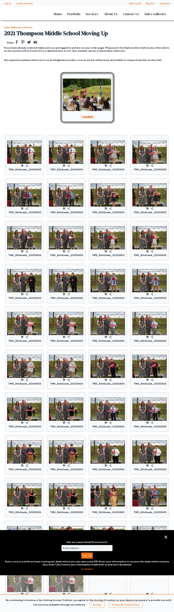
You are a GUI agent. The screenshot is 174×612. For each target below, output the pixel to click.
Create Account (24, 3)
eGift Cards (135, 3)
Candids (87, 116)
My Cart (150, 3)
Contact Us (131, 14)
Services (92, 14)
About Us (111, 14)
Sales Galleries (155, 14)
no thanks (87, 569)
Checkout (165, 3)
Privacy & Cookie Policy (126, 604)
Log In (7, 3)
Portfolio (74, 14)
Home (58, 14)
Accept (97, 604)
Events (28, 27)
